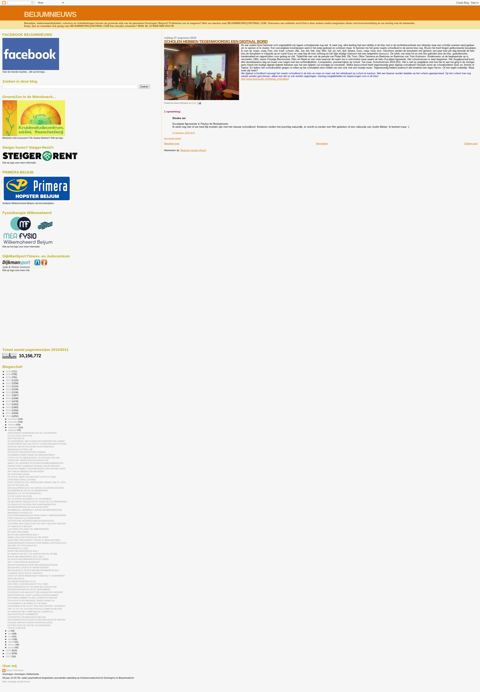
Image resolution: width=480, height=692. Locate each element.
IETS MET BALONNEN (18, 532)
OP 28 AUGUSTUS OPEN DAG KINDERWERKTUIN (32, 504)
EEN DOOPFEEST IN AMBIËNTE (23, 614)
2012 (9, 410)
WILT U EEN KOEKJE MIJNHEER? (24, 562)
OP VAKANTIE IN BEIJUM (20, 526)
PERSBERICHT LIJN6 (18, 548)
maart (11, 642)
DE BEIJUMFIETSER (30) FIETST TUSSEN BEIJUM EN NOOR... (38, 444)
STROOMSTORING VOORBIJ (22, 480)
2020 (9, 386)
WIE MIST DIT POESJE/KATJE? (22, 545)
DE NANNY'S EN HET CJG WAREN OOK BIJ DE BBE (32, 554)
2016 (9, 398)
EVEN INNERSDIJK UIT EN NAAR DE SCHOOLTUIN (32, 587)
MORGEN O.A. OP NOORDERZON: (24, 493)
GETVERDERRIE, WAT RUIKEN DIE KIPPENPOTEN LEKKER (36, 441)
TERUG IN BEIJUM (17, 628)
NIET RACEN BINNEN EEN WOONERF (26, 471)
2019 (9, 389)
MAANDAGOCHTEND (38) (20, 449)
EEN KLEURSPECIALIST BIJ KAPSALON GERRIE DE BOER (36, 488)
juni (10, 633)
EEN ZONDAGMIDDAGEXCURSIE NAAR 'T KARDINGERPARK (37, 515)
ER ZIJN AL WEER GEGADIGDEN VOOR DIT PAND (32, 477)
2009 (9, 650)
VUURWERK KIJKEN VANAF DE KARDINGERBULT (31, 455)
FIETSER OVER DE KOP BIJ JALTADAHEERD (29, 625)
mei (10, 636)
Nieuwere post (171, 143)
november (13, 422)
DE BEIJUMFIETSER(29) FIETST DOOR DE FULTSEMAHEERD (37, 502)
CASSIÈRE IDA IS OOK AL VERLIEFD (25, 573)
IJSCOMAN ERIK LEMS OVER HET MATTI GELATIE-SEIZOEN (37, 523)
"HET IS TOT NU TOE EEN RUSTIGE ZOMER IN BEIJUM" (35, 609)
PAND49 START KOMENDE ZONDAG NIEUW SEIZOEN (34, 466)
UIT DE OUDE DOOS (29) (20, 436)
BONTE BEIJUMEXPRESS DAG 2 (23, 551)
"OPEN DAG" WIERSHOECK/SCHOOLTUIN (28, 460)
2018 (9, 392)
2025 (9, 371)
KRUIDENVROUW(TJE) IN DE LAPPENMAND (29, 589)
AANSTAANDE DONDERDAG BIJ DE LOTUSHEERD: (32, 433)
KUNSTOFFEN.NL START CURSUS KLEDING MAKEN (33, 595)
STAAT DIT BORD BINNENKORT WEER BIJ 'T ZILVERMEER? (36, 576)
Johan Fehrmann (15, 670)
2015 (9, 401)
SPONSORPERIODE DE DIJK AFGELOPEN (28, 507)
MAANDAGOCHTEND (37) (20, 513)
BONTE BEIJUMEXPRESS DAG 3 (23, 535)
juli (9, 631)
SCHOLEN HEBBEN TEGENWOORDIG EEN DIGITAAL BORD (216, 41)
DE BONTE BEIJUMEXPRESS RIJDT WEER (28, 559)
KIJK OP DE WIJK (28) (18, 485)
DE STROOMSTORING (19, 474)
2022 (9, 380)
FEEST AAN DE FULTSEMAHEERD (24, 518)
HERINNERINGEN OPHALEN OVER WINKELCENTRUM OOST (37, 543)
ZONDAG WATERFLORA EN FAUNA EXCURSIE (30, 622)
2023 (9, 377)
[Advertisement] (19, 292)
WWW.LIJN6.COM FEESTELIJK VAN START (28, 537)
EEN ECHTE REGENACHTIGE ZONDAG (27, 452)
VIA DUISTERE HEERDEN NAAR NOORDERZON (31, 521)
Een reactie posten (172, 138)
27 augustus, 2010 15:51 (183, 133)
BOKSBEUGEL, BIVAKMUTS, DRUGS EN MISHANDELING (35, 510)
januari (11, 647)
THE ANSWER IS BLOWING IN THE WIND (27, 603)
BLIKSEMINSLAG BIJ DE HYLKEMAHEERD (28, 490)
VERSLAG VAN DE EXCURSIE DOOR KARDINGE (31, 447)
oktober (12, 425)
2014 (9, 404)
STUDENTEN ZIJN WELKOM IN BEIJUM (26, 617)
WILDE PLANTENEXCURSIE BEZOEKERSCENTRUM (32, 565)
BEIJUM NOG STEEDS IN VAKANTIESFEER (28, 567)
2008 (9, 653)
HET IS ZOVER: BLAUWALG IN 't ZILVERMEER (30, 499)
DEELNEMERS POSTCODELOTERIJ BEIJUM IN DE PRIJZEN (36, 620)
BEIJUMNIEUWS (50, 14)
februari (12, 645)
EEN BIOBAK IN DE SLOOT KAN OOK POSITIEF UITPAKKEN (36, 606)
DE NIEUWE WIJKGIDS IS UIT (22, 581)
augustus (12, 430)
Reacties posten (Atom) (193, 150)
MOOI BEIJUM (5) (16, 438)
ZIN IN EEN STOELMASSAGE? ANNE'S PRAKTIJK (31, 600)
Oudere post (471, 143)
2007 (9, 656)
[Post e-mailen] (199, 103)
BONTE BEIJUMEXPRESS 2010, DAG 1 (26, 557)
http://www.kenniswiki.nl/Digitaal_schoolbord (265, 79)
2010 (9, 416)
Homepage (322, 143)
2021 (9, 383)
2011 (9, 413)
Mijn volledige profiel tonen (16, 681)
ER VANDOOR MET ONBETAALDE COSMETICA (30, 612)
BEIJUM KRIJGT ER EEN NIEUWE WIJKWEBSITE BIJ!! (33, 570)
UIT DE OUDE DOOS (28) (20, 496)
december (13, 419)
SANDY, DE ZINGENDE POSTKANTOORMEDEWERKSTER (35, 463)
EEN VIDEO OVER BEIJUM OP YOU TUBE (28, 584)
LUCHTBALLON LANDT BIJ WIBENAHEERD (28, 529)
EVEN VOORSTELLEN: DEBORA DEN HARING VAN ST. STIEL (37, 482)
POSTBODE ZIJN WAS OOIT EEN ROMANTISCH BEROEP (35, 592)
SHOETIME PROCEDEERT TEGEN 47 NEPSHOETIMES (34, 540)
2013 (9, 407)
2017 (9, 395)
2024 (9, 374)
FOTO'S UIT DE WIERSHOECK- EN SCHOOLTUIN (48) (33, 458)
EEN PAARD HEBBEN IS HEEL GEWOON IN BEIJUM (32, 598)
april (10, 639)
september (13, 427)
